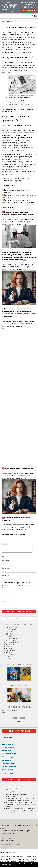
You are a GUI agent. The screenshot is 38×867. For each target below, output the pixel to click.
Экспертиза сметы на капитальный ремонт (16, 178)
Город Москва (7, 737)
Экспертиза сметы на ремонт (11, 181)
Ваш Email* (5, 556)
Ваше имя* (5, 561)
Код (6, 544)
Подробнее (31, 862)
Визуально (3, 544)
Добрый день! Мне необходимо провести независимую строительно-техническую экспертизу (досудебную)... (21, 804)
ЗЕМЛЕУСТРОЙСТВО (11, 630)
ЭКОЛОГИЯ (9, 648)
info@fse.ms (28, 7)
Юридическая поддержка (19, 611)
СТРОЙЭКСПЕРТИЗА (7, 22)
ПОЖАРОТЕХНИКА (11, 640)
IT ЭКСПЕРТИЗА (10, 646)
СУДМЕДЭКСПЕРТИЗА (12, 642)
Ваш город (5, 575)
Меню (34, 16)
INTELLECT (8, 652)
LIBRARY (8, 659)
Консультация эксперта (19, 780)
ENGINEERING (9, 632)
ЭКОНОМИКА (9, 634)
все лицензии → (6, 712)
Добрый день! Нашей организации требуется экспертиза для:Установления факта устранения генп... (19, 794)
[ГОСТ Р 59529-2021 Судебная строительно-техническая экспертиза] (19, 721)
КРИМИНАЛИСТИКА (11, 638)
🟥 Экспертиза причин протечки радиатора (17, 468)
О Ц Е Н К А (9, 636)
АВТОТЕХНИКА (10, 655)
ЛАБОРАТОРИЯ (10, 657)
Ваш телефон (6, 568)
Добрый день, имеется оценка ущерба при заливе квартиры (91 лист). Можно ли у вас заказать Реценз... (20, 810)
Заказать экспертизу (28, 10)
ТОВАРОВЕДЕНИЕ (10, 650)
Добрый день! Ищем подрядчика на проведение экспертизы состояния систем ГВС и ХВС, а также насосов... (20, 788)
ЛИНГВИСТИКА (10, 644)
